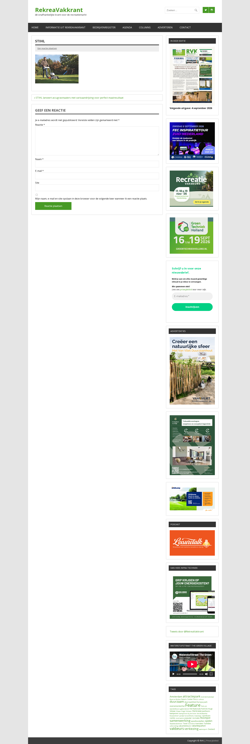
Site (37, 183)
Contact (185, 27)
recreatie (196, 718)
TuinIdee (207, 723)
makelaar (198, 716)
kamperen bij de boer (187, 713)
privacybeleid (186, 289)
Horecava (196, 710)
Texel (185, 723)
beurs (184, 699)
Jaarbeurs (206, 711)
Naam (39, 159)
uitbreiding (174, 726)
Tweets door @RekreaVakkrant (187, 631)
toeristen (199, 723)
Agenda (127, 27)
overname (180, 718)
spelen (208, 720)
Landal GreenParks (186, 716)
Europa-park (202, 702)
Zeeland (211, 729)
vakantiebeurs (185, 725)
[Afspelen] (173, 674)
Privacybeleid (212, 740)
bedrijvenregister (104, 27)
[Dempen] (206, 674)
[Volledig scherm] (211, 674)
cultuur (201, 699)
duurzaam (177, 702)
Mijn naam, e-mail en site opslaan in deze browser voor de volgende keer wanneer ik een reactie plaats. (91, 198)
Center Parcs (192, 699)
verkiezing (191, 729)
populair (188, 718)
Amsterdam (176, 696)
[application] (192, 664)
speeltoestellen (197, 721)
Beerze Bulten (175, 699)
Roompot (205, 717)
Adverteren (165, 27)
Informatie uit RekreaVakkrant (66, 27)
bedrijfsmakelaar (207, 697)
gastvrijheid (184, 709)
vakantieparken (199, 725)
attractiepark (191, 696)
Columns (145, 27)
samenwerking (180, 721)
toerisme (191, 724)
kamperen (174, 713)
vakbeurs (177, 728)
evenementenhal (177, 706)
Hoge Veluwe (186, 711)
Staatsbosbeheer (176, 724)
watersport (203, 729)
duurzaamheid (190, 702)
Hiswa (178, 711)
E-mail (39, 171)
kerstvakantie (202, 713)
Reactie (40, 125)
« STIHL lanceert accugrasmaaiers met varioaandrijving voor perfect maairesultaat (78, 97)
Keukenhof (174, 716)
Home (35, 27)
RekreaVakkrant (59, 10)
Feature (193, 705)
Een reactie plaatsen (47, 48)
